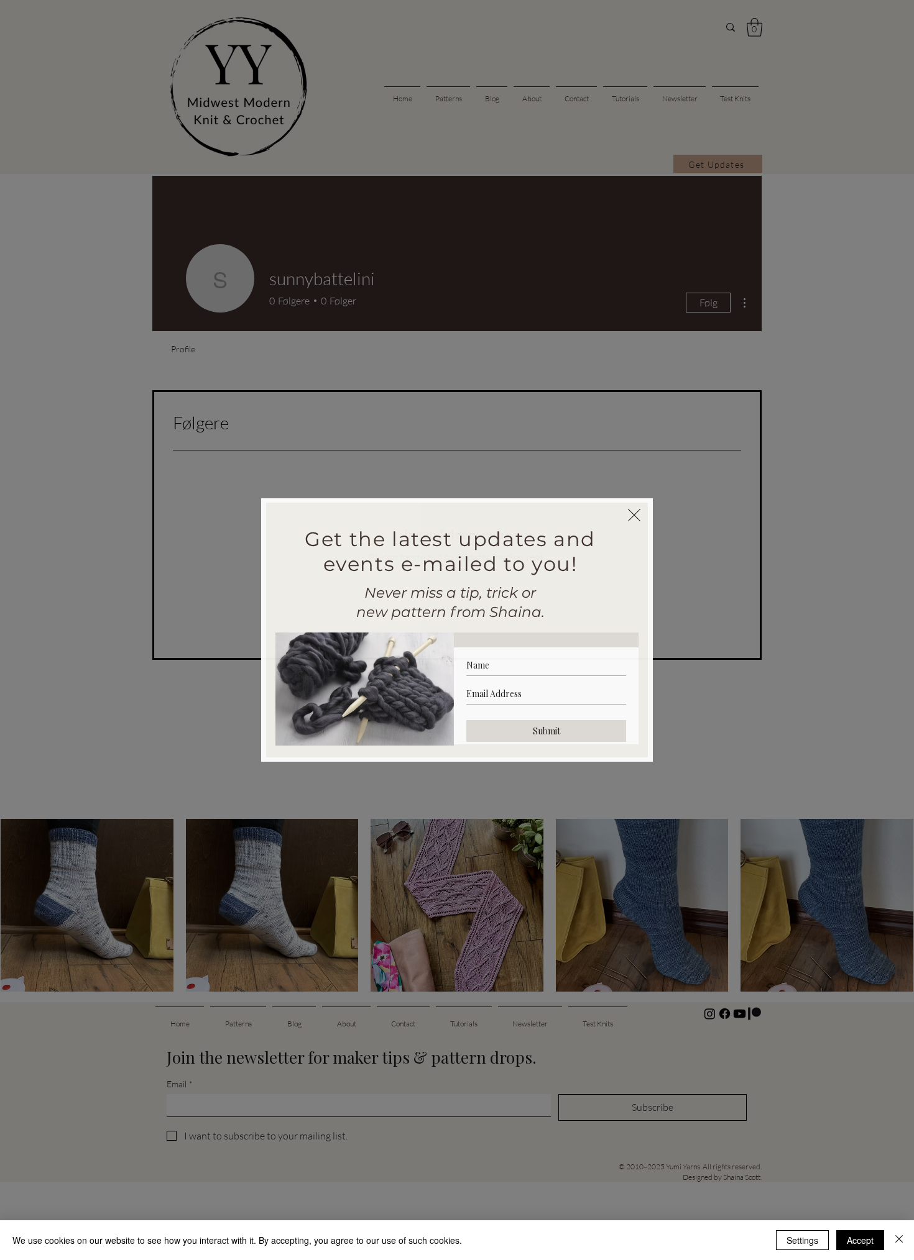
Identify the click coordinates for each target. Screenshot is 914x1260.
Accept (860, 1240)
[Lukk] (899, 1240)
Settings (802, 1240)
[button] (634, 515)
